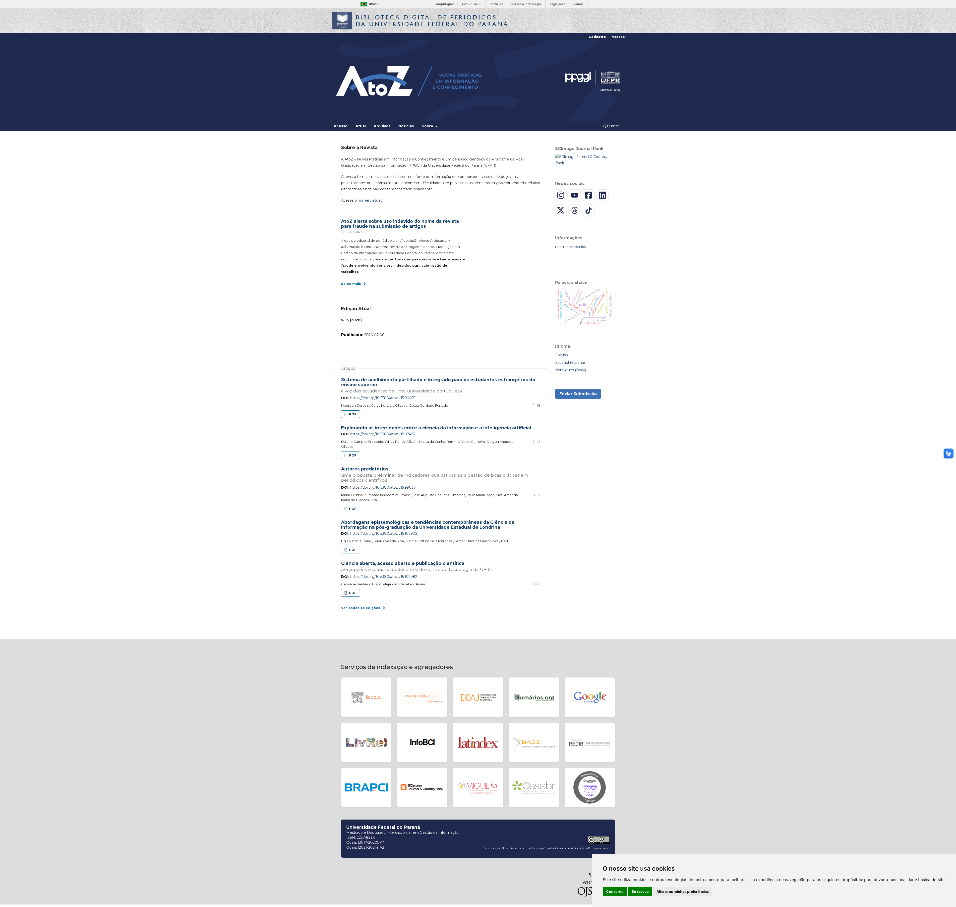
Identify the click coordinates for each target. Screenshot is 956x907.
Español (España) (570, 362)
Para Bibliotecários (570, 247)
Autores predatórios (434, 474)
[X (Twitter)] (560, 210)
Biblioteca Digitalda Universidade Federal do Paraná (432, 20)
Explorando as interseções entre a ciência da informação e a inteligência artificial (436, 427)
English (561, 355)
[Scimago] (422, 787)
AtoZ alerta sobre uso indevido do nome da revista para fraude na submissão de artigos (400, 224)
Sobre (428, 126)
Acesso (341, 126)
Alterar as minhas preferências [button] (683, 891)
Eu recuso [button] (640, 891)
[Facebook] (588, 195)
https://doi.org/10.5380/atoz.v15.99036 (383, 487)
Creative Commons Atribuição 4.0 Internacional (576, 848)
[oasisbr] (534, 787)
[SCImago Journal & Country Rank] (585, 159)
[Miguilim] (478, 787)
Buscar (612, 126)
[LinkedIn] (602, 195)
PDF (352, 414)
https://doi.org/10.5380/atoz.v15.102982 (383, 576)
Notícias (406, 126)
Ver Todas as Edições (360, 608)
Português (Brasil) (570, 370)
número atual (369, 200)
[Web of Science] (422, 697)
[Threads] (574, 210)
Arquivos (382, 126)
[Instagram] (560, 195)
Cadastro (597, 37)
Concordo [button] (615, 891)
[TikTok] (588, 210)
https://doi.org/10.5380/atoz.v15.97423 (382, 434)
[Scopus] (366, 697)
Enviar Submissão (578, 393)
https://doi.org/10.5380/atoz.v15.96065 (382, 398)
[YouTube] (574, 195)
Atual (361, 126)
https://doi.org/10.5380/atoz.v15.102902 (383, 533)
